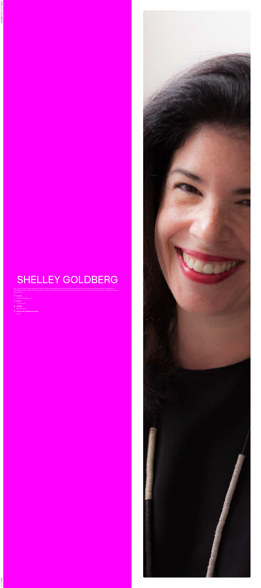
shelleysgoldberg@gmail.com (24, 298)
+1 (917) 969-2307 (20, 303)
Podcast (18, 313)
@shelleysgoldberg (21, 308)
